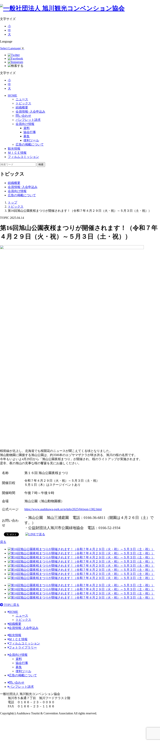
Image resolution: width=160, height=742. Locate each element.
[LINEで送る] (35, 534)
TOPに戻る (11, 604)
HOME (12, 95)
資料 (19, 659)
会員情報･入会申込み (30, 111)
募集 (19, 667)
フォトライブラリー (23, 647)
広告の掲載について (30, 144)
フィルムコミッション (23, 156)
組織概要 (22, 107)
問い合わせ (23, 115)
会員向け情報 (25, 124)
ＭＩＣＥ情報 (17, 152)
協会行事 (22, 663)
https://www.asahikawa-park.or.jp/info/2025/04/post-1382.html (63, 509)
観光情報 (14, 148)
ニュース (22, 99)
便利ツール (23, 671)
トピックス (23, 103)
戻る (3, 542)
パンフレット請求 (28, 119)
